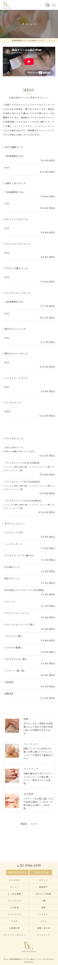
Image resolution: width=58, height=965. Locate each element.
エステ (34, 823)
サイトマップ (43, 934)
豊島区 (24, 823)
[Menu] (53, 5)
